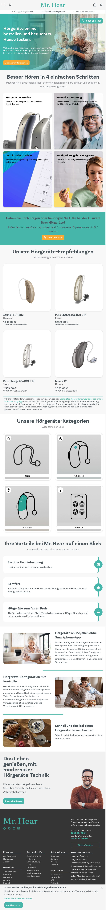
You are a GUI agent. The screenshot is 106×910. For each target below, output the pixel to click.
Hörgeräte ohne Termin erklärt (84, 869)
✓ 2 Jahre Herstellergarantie (53, 11)
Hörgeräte (8, 859)
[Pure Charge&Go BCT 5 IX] (79, 287)
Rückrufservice (85, 845)
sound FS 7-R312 (13, 314)
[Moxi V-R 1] (79, 353)
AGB (52, 880)
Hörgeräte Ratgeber (79, 856)
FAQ (29, 864)
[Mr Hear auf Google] (4, 828)
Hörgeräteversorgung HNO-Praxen (86, 863)
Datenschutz (56, 877)
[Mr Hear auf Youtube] (14, 828)
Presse (54, 862)
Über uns (55, 856)
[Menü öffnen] (3, 5)
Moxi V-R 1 (61, 381)
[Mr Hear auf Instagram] (18, 828)
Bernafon (7, 874)
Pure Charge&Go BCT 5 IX (70, 314)
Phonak (6, 883)
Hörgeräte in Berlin (79, 859)
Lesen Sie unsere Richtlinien (18, 898)
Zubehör (7, 862)
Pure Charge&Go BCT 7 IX (18, 381)
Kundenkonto (33, 870)
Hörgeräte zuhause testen (82, 873)
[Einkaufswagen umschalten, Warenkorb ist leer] (94, 4)
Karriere (54, 859)
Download (31, 867)
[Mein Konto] (101, 4)
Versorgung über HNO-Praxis (83, 879)
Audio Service (9, 871)
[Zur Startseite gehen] (53, 5)
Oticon (6, 880)
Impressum (56, 874)
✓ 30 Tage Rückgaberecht (23, 11)
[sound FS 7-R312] (27, 287)
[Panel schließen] (102, 888)
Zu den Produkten (13, 801)
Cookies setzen (13, 905)
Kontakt (54, 864)
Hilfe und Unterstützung (33, 860)
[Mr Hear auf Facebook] (9, 828)
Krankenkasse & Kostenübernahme (86, 866)
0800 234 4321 (93, 21)
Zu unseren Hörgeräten (16, 62)
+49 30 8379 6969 (79, 838)
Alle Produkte (9, 856)
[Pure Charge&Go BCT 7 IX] (27, 353)
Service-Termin (34, 856)
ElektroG (55, 883)
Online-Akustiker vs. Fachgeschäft (85, 876)
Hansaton (7, 877)
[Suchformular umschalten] (9, 4)
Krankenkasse (33, 876)
